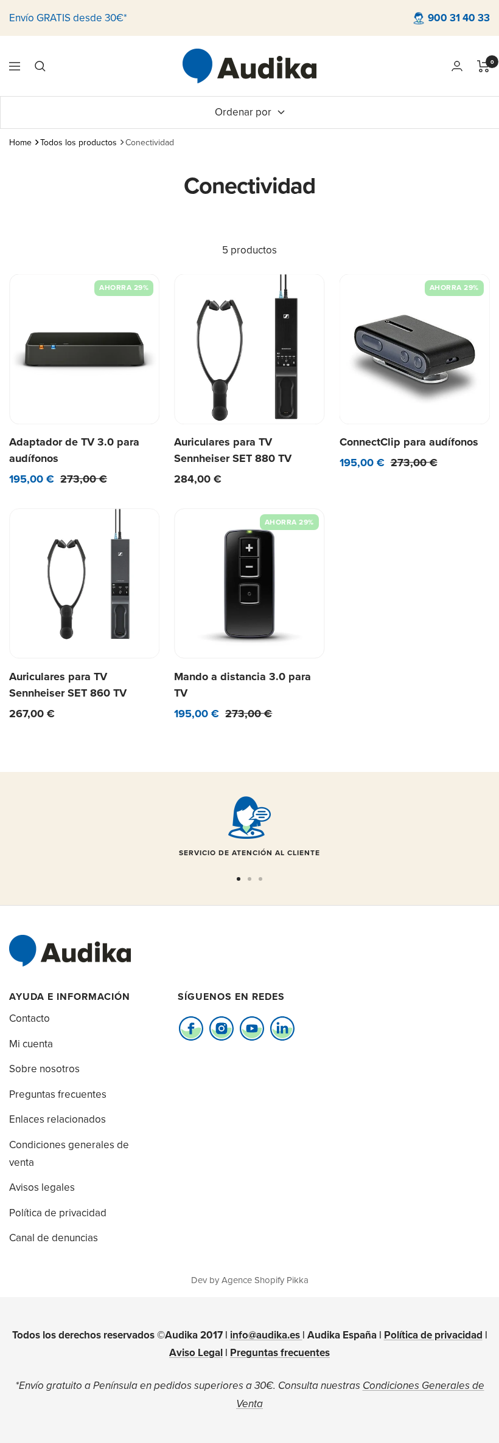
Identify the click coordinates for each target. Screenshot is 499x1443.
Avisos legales (42, 1187)
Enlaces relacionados (57, 1119)
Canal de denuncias (53, 1237)
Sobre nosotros (44, 1068)
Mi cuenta (31, 1043)
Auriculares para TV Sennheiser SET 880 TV (232, 450)
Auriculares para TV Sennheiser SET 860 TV (68, 685)
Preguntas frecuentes (57, 1094)
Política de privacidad (57, 1212)
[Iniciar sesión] (457, 66)
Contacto (29, 1018)
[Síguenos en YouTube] (252, 1028)
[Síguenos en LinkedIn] (282, 1028)
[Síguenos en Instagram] (222, 1028)
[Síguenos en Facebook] (191, 1028)
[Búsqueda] (40, 66)
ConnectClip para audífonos (409, 442)
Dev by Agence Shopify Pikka (250, 1279)
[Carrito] (483, 66)
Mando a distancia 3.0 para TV (242, 685)
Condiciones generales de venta (69, 1153)
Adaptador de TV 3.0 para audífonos (74, 450)
